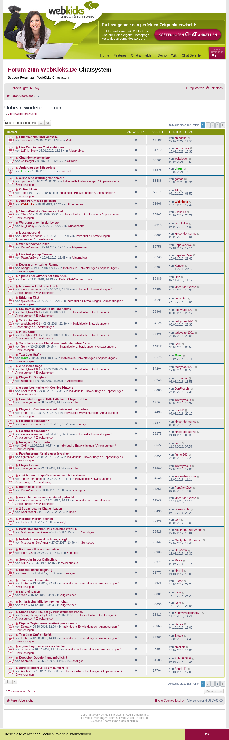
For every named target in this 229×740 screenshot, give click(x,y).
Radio (69, 140)
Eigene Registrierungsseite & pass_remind (48, 623)
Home (104, 55)
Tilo (23, 192)
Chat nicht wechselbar (34, 157)
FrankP (25, 412)
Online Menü (28, 189)
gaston (25, 181)
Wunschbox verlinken (34, 244)
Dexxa (25, 626)
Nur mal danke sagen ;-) (35, 570)
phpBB (100, 717)
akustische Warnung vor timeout (41, 178)
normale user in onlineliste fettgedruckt (46, 497)
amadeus (27, 140)
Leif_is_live (28, 150)
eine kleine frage (30, 366)
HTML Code (27, 331)
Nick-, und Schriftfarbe (34, 442)
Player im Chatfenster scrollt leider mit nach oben (53, 409)
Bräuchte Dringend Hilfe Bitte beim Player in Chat (53, 399)
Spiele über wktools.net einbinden (43, 276)
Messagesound (29, 232)
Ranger (25, 268)
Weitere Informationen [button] (73, 734)
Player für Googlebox (34, 377)
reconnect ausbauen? (34, 420)
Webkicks (27, 204)
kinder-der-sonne (31, 236)
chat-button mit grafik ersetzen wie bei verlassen (52, 475)
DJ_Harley (27, 226)
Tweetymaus (29, 402)
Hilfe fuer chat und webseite (38, 137)
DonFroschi (28, 391)
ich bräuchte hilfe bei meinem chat (43, 601)
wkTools (72, 161)
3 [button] (212, 125)
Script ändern (28, 320)
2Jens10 (26, 214)
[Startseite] (74, 14)
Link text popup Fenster (35, 254)
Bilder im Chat (29, 297)
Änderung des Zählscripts (37, 167)
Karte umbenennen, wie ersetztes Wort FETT (50, 529)
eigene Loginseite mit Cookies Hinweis (46, 387)
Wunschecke (76, 226)
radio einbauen (29, 591)
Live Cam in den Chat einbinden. (42, 147)
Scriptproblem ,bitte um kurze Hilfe (43, 668)
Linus (25, 171)
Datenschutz (141, 714)
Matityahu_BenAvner (34, 532)
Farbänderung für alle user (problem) (44, 453)
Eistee (25, 583)
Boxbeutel (27, 380)
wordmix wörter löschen (36, 518)
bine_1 (25, 573)
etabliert (26, 649)
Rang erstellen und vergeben (39, 549)
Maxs (24, 358)
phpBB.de (133, 721)
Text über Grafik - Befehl (36, 634)
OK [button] (207, 734)
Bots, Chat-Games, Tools (75, 279)
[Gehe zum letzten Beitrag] (188, 138)
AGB (128, 714)
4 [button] (217, 125)
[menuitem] (34, 88)
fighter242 (27, 457)
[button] (222, 125)
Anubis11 (27, 671)
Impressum (117, 714)
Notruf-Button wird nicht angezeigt (43, 539)
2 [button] (207, 125)
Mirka (24, 563)
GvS (24, 445)
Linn (23, 279)
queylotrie (27, 301)
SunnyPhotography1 (34, 615)
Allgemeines (77, 150)
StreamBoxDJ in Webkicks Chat (41, 211)
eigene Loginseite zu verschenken (42, 646)
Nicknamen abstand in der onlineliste (45, 309)
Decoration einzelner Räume (38, 264)
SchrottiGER (29, 661)
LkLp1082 (27, 552)
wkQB (64, 522)
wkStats (67, 171)
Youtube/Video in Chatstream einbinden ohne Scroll (55, 343)
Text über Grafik (30, 354)
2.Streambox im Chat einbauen (40, 508)
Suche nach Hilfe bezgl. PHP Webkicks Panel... (52, 612)
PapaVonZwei (30, 247)
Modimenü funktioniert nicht (39, 286)
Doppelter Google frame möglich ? (43, 657)
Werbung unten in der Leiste (39, 222)
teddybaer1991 (30, 312)
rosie (24, 595)
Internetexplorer (30, 486)
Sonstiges (82, 424)
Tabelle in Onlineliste (34, 580)
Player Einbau (29, 465)
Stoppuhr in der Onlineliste (38, 559)
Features (120, 55)
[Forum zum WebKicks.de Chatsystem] (216, 52)
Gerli (24, 346)
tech (24, 522)
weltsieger (27, 161)
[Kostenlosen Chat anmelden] (187, 35)
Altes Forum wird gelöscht (37, 201)
